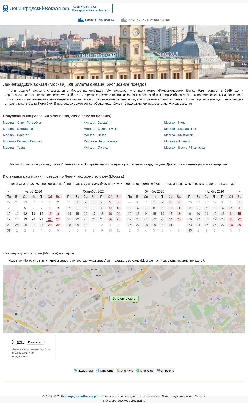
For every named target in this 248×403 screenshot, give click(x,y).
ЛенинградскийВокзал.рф (39, 8)
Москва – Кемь (174, 122)
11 (102, 208)
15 (77, 213)
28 (41, 225)
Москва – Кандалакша (180, 128)
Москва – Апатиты (177, 141)
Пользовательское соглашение (124, 400)
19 (110, 213)
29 (50, 225)
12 (110, 208)
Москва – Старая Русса (101, 128)
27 (33, 225)
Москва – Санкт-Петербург (22, 122)
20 (118, 213)
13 (118, 208)
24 (8, 225)
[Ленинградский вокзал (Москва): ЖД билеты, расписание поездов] (5, 8)
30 (58, 225)
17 (94, 213)
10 (94, 208)
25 (17, 225)
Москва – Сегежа (96, 147)
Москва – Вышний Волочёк (22, 141)
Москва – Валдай (96, 122)
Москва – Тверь (14, 147)
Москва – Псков (95, 135)
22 (50, 219)
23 (58, 219)
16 (85, 213)
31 (8, 230)
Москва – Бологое (16, 135)
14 (69, 213)
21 (69, 219)
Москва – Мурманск (178, 135)
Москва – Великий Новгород (184, 147)
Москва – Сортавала (18, 128)
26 (25, 225)
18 (102, 213)
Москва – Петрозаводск (101, 141)
